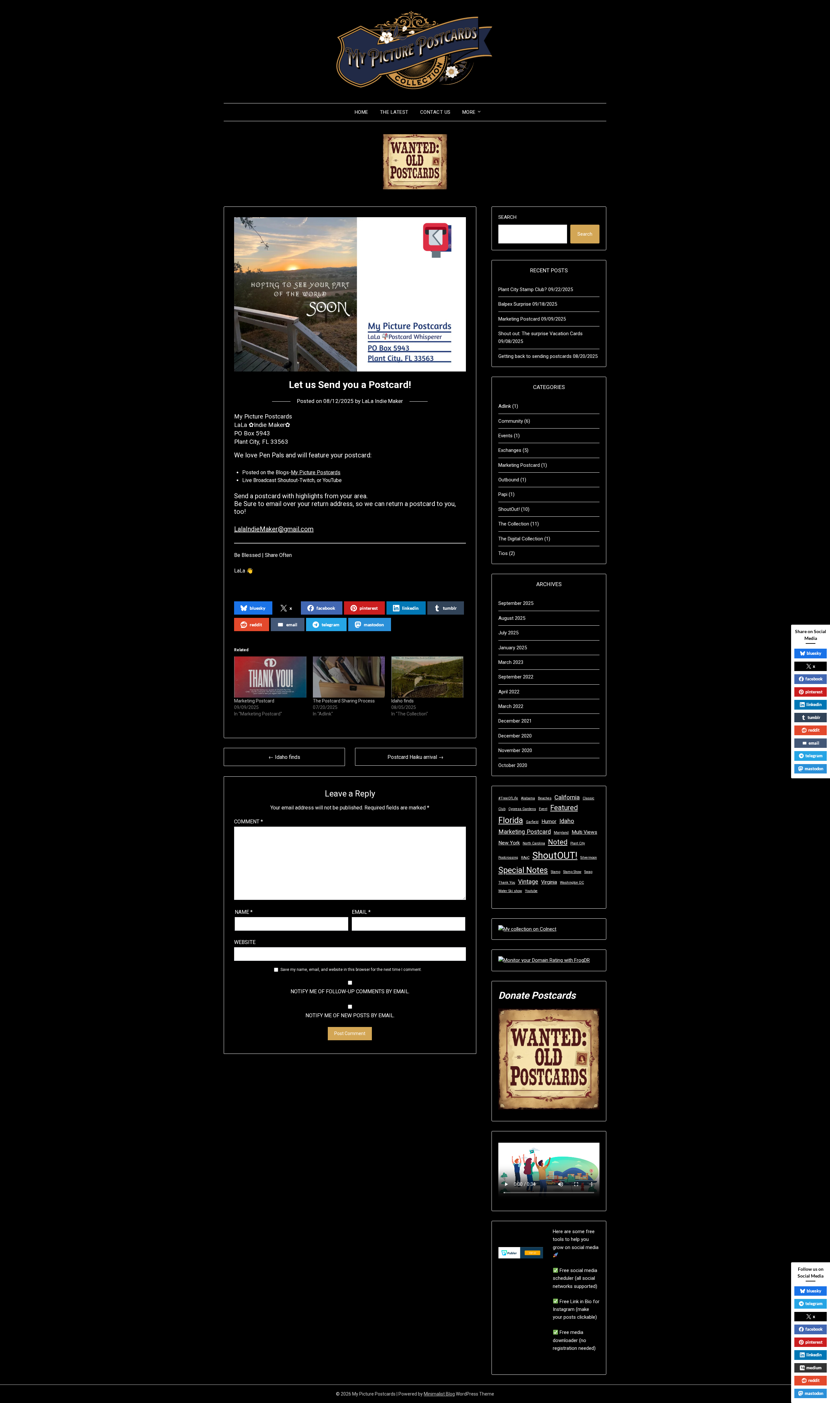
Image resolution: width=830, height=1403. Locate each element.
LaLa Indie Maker (382, 401)
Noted (557, 842)
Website (244, 942)
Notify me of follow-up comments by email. (349, 991)
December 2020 (515, 736)
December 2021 (515, 721)
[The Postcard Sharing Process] (349, 677)
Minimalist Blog (439, 1394)
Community (510, 421)
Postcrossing (508, 857)
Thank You (506, 882)
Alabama (528, 798)
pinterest (369, 608)
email (291, 624)
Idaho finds (402, 700)
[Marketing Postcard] (270, 677)
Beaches (544, 798)
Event (543, 809)
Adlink (504, 406)
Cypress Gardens (522, 809)
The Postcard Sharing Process (344, 700)
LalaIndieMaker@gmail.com (274, 529)
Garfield (532, 822)
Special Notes (523, 870)
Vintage (528, 881)
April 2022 (508, 692)
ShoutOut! (509, 509)
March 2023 (510, 662)
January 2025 (512, 648)
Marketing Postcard (254, 700)
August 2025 (511, 618)
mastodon (374, 624)
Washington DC (572, 882)
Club (501, 809)
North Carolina (534, 843)
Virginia (549, 882)
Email (361, 912)
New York (509, 843)
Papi (502, 494)
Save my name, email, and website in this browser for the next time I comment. (351, 969)
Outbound (508, 480)
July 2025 (508, 633)
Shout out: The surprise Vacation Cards (540, 333)
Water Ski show (510, 891)
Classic (588, 798)
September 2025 (515, 603)
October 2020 (512, 765)
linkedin (410, 608)
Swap (588, 872)
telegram (330, 624)
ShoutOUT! (554, 855)
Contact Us (435, 112)
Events (505, 436)
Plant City (577, 843)
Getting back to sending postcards (535, 356)
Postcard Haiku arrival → (415, 757)
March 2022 (510, 706)
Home (361, 112)
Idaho (566, 821)
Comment (248, 822)
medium (814, 1367)
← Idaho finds (284, 757)
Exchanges (509, 450)
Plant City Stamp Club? (522, 289)
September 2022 (515, 677)
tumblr (450, 608)
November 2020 (515, 750)
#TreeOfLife (508, 798)
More (469, 112)
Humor (548, 821)
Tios (503, 553)
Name (244, 912)
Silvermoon (588, 857)
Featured (564, 808)
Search (507, 217)
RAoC (525, 857)
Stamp (555, 872)
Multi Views (584, 832)
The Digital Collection (520, 539)
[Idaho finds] (427, 677)
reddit (256, 624)
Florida (510, 820)
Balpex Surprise (514, 304)
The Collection (513, 524)
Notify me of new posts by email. (350, 1015)
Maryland (561, 833)
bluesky (257, 608)
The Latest (394, 112)
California (567, 797)
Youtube (531, 891)
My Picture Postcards (315, 472)
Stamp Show (572, 872)
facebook (325, 608)
